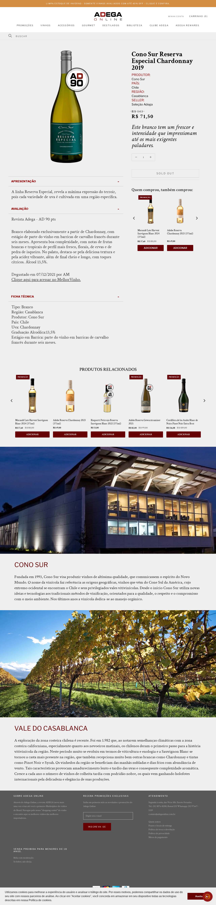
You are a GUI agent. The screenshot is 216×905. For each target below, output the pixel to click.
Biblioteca (135, 25)
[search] (110, 36)
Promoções (25, 25)
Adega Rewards (187, 25)
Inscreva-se (97, 826)
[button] (53, 900)
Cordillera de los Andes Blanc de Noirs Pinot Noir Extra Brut (182, 422)
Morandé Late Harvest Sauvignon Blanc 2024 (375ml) (148, 234)
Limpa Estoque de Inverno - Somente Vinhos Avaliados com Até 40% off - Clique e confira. (108, 3)
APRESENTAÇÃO (23, 181)
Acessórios (66, 25)
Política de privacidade (159, 833)
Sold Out (165, 173)
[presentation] (134, 218)
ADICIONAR (151, 247)
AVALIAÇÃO (19, 208)
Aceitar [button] (199, 896)
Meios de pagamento (158, 837)
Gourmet (88, 25)
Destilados (111, 25)
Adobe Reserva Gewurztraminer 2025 (144, 422)
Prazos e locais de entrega (160, 825)
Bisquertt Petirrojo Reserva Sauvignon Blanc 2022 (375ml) (106, 422)
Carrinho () (198, 16)
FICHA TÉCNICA (22, 296)
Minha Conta (176, 16)
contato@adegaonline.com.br (161, 814)
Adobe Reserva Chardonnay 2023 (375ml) (180, 232)
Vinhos (45, 25)
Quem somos (154, 821)
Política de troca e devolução (161, 829)
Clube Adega (159, 25)
